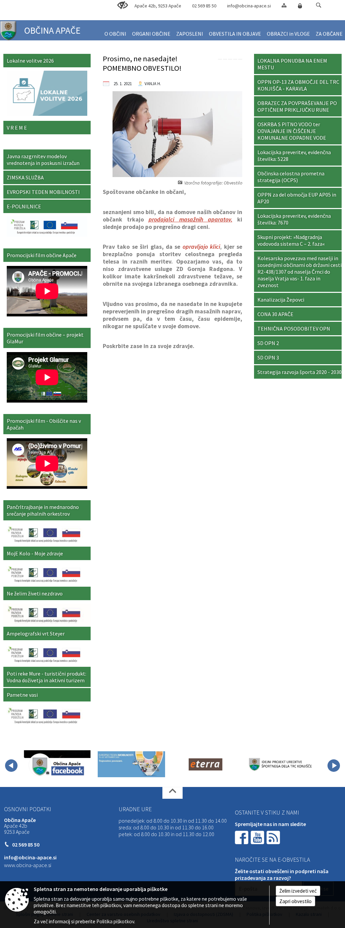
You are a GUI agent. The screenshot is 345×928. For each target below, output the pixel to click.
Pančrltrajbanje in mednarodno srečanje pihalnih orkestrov (43, 510)
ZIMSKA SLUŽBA (25, 177)
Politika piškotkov (115, 921)
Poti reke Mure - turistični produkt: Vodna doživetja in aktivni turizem (46, 677)
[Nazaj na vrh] (172, 793)
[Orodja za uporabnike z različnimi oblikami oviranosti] (122, 5)
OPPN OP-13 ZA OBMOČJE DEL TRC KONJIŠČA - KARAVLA (298, 85)
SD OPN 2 (268, 343)
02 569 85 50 (204, 6)
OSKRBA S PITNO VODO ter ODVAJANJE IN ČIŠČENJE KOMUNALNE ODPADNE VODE (291, 131)
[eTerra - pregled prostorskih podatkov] (205, 764)
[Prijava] (300, 5)
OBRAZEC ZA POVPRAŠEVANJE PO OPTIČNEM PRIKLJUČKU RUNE (297, 106)
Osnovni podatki (27, 809)
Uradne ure (135, 809)
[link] (220, 59)
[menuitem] (115, 31)
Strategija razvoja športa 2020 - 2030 (299, 372)
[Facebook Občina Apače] (57, 764)
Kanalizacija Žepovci (280, 299)
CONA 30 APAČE (275, 314)
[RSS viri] (273, 836)
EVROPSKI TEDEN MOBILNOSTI (43, 191)
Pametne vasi (22, 694)
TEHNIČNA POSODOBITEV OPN (293, 328)
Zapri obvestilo (295, 901)
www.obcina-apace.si (27, 865)
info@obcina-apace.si (249, 6)
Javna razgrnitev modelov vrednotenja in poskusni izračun (43, 159)
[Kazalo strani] (284, 5)
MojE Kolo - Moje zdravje (35, 553)
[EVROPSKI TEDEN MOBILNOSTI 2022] (131, 764)
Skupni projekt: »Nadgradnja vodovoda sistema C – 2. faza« (291, 240)
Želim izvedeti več (298, 891)
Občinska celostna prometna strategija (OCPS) (290, 176)
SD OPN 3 (268, 357)
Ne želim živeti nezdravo (35, 593)
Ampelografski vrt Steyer (36, 633)
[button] (318, 5)
